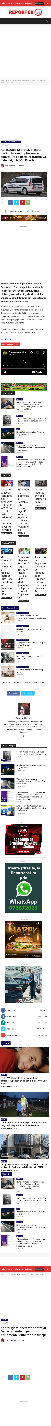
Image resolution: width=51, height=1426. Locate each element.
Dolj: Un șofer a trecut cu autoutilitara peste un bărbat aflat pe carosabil (30, 447)
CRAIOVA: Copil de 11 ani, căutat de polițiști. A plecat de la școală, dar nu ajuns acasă (24, 1081)
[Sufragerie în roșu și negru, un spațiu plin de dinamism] (7, 644)
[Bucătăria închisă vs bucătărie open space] (7, 671)
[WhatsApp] (28, 202)
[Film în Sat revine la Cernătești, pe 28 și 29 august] (7, 433)
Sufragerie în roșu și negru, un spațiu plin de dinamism (31, 643)
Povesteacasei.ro (9, 608)
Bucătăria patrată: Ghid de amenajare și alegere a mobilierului (31, 617)
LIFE (18, 429)
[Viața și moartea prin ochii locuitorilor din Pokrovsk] (41, 483)
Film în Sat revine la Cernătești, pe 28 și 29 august (30, 433)
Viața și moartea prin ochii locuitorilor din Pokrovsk (41, 497)
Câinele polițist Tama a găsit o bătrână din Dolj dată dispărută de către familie (23, 1124)
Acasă (2, 80)
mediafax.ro (6, 339)
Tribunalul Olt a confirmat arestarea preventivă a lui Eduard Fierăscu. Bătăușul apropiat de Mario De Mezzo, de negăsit (31, 462)
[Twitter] (16, 202)
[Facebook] (10, 202)
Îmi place (43, 1010)
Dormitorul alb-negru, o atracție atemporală (29, 657)
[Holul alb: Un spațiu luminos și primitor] (7, 630)
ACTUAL (8, 80)
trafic (42, 682)
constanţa (27, 682)
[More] (37, 693)
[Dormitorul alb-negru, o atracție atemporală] (7, 657)
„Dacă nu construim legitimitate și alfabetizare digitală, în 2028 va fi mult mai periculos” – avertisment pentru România (7, 509)
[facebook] (24, 736)
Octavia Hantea (17, 166)
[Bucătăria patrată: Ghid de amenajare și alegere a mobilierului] (7, 617)
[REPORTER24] (25, 12)
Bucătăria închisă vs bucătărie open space (31, 671)
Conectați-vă (42, 1016)
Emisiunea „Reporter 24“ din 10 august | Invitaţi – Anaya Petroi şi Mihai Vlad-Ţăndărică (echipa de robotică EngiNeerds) (24, 577)
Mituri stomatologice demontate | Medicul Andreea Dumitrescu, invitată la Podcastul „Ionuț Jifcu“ (7, 576)
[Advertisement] (25, 51)
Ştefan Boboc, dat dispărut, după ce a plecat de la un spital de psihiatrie (31, 419)
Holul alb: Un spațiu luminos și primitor (28, 630)
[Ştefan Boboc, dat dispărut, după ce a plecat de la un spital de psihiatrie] (7, 420)
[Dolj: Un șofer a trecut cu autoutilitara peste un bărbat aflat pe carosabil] (7, 447)
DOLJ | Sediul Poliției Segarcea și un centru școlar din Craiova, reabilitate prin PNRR (24, 1166)
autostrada (17, 682)
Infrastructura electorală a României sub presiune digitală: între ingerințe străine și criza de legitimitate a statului (24, 511)
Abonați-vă (43, 1035)
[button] (4, 21)
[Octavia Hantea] (3, 165)
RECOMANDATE (6, 533)
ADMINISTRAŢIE (14, 141)
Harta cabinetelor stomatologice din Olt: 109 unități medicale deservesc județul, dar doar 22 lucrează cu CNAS (30, 405)
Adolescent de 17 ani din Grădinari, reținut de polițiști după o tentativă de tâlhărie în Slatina (31, 808)
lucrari (36, 682)
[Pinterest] (22, 202)
